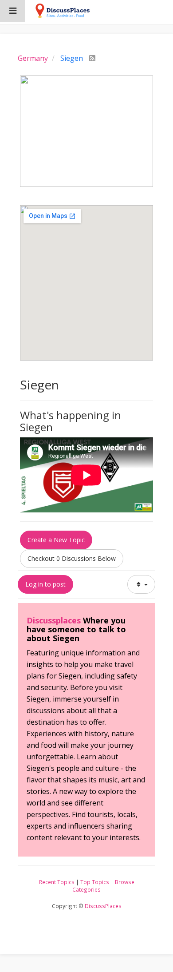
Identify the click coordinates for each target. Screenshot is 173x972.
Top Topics (94, 881)
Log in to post (45, 584)
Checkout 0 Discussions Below (72, 558)
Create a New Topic (56, 540)
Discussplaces (54, 620)
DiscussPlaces (103, 905)
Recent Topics (57, 881)
